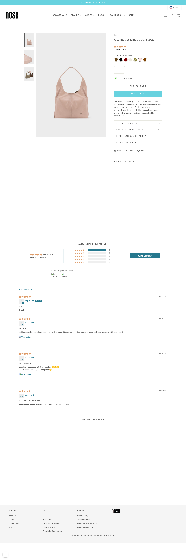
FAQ (44, 516)
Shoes (88, 15)
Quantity (119, 67)
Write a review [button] (144, 256)
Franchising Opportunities (52, 531)
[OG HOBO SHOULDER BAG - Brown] (116, 216)
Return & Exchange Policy (87, 523)
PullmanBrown (116, 60)
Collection (116, 15)
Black (121, 60)
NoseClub (12, 527)
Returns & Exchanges (51, 523)
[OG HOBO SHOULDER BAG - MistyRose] (122, 213)
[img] (25, 297)
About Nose (13, 516)
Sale (131, 15)
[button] (120, 47)
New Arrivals (60, 15)
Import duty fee (126, 142)
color (123, 55)
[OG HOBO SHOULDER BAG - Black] (119, 210)
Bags (101, 15)
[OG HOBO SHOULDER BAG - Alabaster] (116, 213)
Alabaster (130, 60)
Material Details (127, 123)
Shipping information (129, 130)
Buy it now (138, 94)
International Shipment (131, 136)
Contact (12, 520)
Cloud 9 (75, 15)
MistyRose (140, 60)
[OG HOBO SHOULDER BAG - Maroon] (122, 210)
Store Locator (14, 523)
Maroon (126, 60)
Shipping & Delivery (50, 527)
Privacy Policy (82, 516)
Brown (145, 60)
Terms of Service (83, 520)
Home (116, 35)
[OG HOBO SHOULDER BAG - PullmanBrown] (116, 210)
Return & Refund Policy (86, 527)
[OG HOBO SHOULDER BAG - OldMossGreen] (119, 213)
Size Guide (47, 520)
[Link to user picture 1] (25, 341)
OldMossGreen (135, 60)
